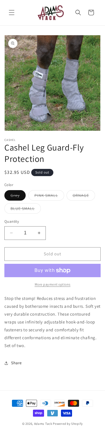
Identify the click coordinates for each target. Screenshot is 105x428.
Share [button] (16, 362)
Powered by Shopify (68, 424)
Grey (18, 196)
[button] (11, 12)
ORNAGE (84, 196)
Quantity (11, 221)
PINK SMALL (49, 196)
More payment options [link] (53, 284)
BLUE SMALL (25, 210)
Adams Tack (43, 424)
